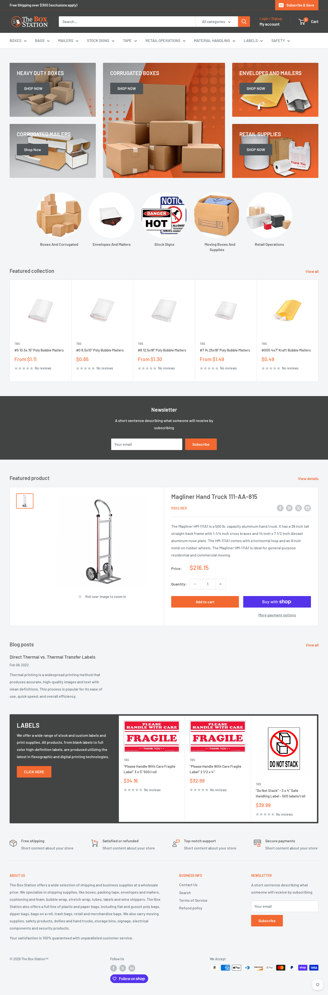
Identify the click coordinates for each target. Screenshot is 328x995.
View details (308, 478)
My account (269, 24)
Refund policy (190, 908)
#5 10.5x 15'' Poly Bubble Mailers (39, 350)
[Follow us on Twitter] (122, 968)
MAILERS (65, 40)
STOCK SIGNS (98, 40)
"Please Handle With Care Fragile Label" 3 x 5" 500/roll (149, 769)
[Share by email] (307, 507)
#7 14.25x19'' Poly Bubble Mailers (225, 350)
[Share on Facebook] (280, 507)
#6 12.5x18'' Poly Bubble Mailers (162, 350)
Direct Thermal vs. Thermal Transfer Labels (52, 657)
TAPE (127, 40)
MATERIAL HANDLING (212, 40)
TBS (17, 344)
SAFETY (278, 40)
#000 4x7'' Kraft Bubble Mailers (286, 350)
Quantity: (179, 584)
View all (312, 271)
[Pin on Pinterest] (289, 507)
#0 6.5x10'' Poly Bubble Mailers (100, 350)
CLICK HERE (34, 771)
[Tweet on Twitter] (298, 507)
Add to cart (205, 601)
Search (185, 892)
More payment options (277, 615)
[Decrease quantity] (195, 584)
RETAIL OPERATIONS (163, 40)
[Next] (318, 331)
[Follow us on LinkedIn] (131, 968)
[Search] (244, 21)
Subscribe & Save (300, 5)
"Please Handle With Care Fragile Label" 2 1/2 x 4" (215, 769)
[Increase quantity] (220, 584)
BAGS (39, 40)
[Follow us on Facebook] (113, 968)
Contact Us (188, 884)
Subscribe (201, 444)
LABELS (251, 40)
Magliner (179, 508)
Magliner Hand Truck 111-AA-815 (214, 496)
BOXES (15, 40)
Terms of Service (193, 900)
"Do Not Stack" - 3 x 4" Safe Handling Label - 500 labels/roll (280, 793)
